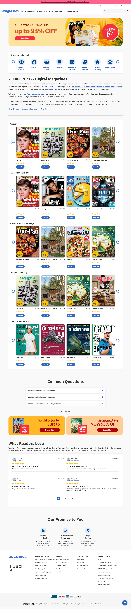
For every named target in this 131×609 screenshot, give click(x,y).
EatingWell (70, 259)
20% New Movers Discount (106, 578)
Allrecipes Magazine (73, 160)
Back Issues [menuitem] (59, 11)
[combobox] (116, 11)
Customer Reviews (82, 565)
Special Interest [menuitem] (73, 11)
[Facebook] (10, 566)
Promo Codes (102, 581)
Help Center (80, 559)
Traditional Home (97, 308)
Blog (99, 559)
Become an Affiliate (104, 584)
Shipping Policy (81, 568)
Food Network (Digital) (74, 209)
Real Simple (45, 160)
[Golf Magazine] (103, 339)
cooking (93, 86)
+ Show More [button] (65, 411)
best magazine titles (52, 89)
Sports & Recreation (19, 321)
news (120, 86)
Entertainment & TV (19, 173)
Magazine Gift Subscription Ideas (45, 559)
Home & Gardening (18, 272)
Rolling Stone (45, 209)
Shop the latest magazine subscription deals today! (28, 109)
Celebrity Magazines (41, 565)
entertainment (77, 86)
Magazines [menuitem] (29, 11)
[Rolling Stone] (53, 191)
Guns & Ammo (45, 357)
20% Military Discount (104, 562)
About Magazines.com (62, 559)
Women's (14, 124)
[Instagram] (14, 566)
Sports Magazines (40, 575)
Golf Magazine (96, 357)
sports (112, 86)
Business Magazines (41, 578)
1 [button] (58, 498)
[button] (55, 498)
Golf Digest (19, 357)
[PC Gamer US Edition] (103, 191)
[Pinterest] (10, 570)
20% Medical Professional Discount (108, 565)
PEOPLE (18, 160)
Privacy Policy (66, 603)
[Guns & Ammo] (53, 339)
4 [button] (69, 498)
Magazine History (61, 562)
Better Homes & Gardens (99, 160)
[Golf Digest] (27, 339)
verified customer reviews (34, 94)
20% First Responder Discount (107, 568)
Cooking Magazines (41, 568)
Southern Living (97, 259)
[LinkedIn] (20, 566)
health (99, 86)
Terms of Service (61, 565)
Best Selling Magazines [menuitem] (45, 11)
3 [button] (65, 498)
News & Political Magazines (43, 572)
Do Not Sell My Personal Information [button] (80, 603)
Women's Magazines (41, 562)
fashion (87, 86)
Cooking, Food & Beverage (22, 223)
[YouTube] (17, 566)
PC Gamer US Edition (98, 209)
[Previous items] (12, 62)
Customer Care (119, 5)
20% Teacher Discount (104, 572)
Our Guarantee (60, 568)
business (106, 86)
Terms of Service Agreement (98, 603)
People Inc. (49, 603)
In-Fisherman (71, 357)
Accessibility (60, 572)
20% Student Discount (104, 575)
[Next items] (118, 62)
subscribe (20, 167)
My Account (127, 5)
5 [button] (72, 498)
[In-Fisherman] (78, 339)
